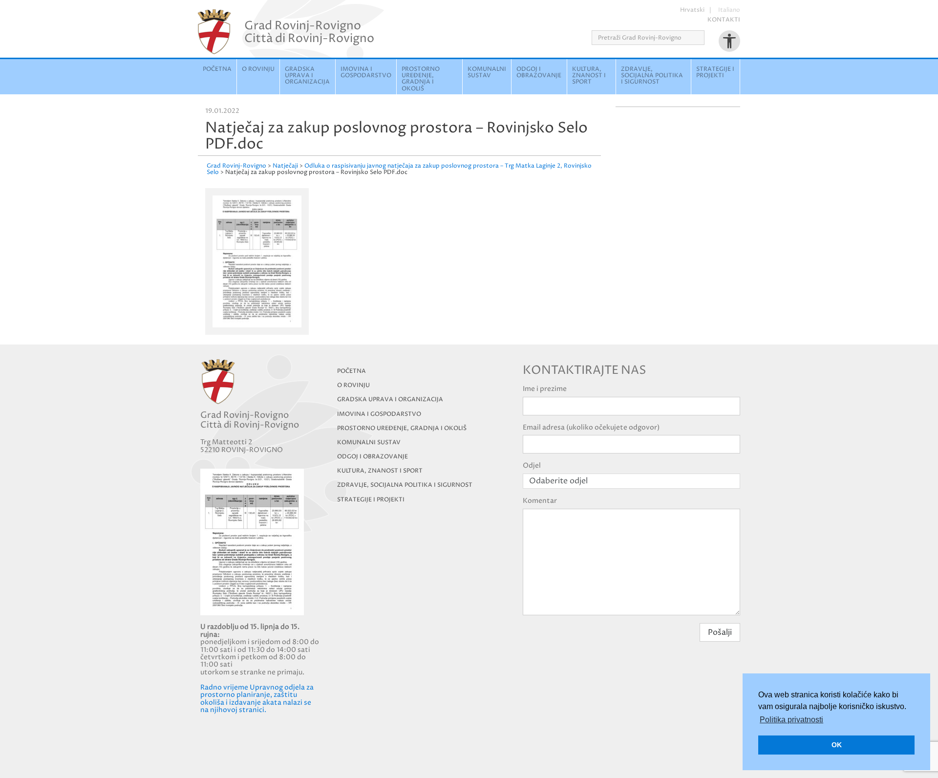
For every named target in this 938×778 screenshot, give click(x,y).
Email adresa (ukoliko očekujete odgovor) (591, 427)
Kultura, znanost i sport (589, 75)
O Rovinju (258, 69)
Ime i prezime (545, 388)
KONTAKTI (723, 20)
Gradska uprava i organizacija (307, 75)
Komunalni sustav (487, 72)
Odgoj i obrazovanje (538, 72)
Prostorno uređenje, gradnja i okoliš (421, 79)
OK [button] (836, 745)
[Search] (707, 37)
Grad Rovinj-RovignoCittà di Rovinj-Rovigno (309, 31)
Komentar (540, 500)
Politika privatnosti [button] (791, 719)
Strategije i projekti (715, 72)
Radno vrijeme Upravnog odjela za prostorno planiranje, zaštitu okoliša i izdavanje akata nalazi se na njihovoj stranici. (257, 698)
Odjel (532, 465)
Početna (217, 69)
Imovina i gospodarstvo (366, 72)
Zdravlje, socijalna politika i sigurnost (652, 75)
